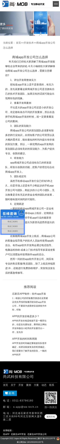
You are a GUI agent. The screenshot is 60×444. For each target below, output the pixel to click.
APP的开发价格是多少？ (25, 316)
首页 (18, 42)
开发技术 (29, 42)
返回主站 (50, 416)
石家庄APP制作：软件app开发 (29, 293)
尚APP (6, 434)
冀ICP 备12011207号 (46, 438)
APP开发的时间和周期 (24, 338)
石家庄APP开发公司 (37, 434)
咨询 (11, 393)
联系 (51, 385)
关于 (13, 385)
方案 (36, 385)
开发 (20, 385)
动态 (44, 385)
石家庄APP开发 (18, 434)
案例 (28, 385)
